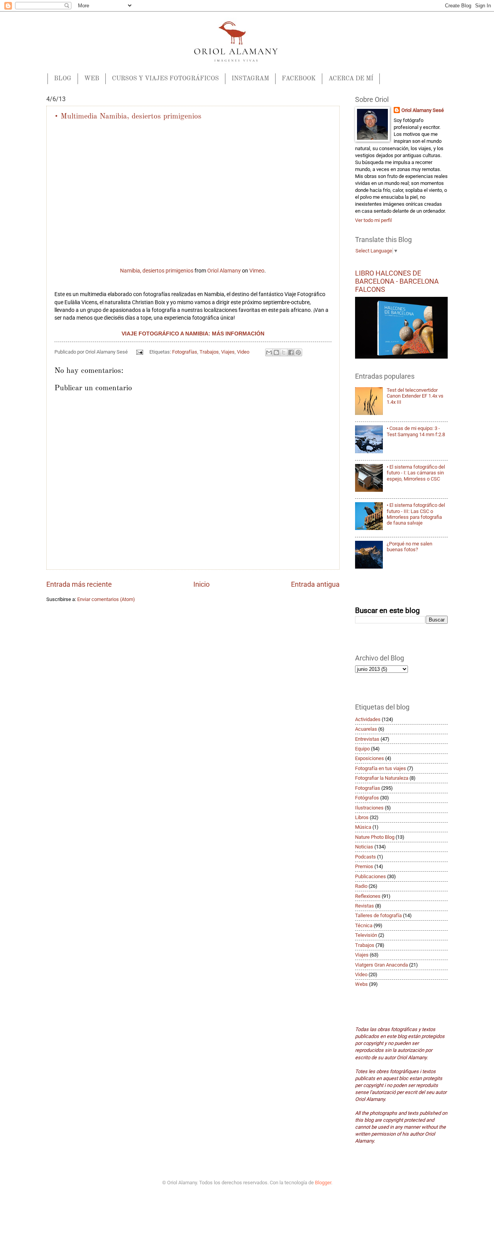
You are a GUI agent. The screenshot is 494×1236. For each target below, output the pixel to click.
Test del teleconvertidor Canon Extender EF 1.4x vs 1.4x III (415, 396)
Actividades (368, 719)
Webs (361, 984)
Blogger (323, 1182)
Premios (364, 866)
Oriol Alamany (224, 271)
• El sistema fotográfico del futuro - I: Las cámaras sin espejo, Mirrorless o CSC (416, 473)
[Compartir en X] (284, 352)
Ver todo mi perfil (373, 220)
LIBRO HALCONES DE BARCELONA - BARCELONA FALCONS (397, 281)
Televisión (366, 935)
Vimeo (256, 271)
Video (243, 352)
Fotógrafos (367, 798)
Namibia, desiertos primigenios (156, 271)
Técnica (363, 925)
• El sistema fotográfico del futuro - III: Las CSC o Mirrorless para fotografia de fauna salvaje (416, 514)
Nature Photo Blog (374, 837)
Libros (362, 817)
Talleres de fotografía (378, 915)
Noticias (364, 847)
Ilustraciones (369, 808)
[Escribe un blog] (276, 352)
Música (363, 827)
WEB (91, 79)
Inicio (201, 584)
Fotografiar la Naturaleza (381, 778)
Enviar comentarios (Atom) (106, 599)
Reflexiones (368, 896)
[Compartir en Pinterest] (298, 352)
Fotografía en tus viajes (380, 768)
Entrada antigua (315, 584)
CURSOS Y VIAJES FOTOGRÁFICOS (165, 79)
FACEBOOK (299, 79)
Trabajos (209, 352)
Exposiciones (369, 758)
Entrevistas (367, 739)
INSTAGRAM (250, 79)
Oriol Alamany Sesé (422, 110)
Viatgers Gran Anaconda (381, 965)
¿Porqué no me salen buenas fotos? (409, 546)
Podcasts (365, 857)
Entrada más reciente (79, 584)
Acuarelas (366, 729)
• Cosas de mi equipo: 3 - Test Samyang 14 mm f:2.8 (416, 431)
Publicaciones (370, 876)
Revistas (364, 906)
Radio (361, 886)
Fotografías (184, 352)
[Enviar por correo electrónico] (269, 352)
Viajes (228, 352)
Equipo (362, 749)
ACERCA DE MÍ (350, 79)
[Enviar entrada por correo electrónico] (139, 352)
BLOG (62, 79)
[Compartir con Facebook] (291, 352)
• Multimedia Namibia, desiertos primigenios (127, 116)
